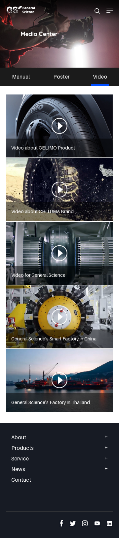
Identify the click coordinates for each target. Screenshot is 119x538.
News (18, 469)
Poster (61, 76)
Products (22, 448)
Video (100, 76)
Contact (21, 479)
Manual (21, 76)
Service (20, 458)
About (18, 437)
